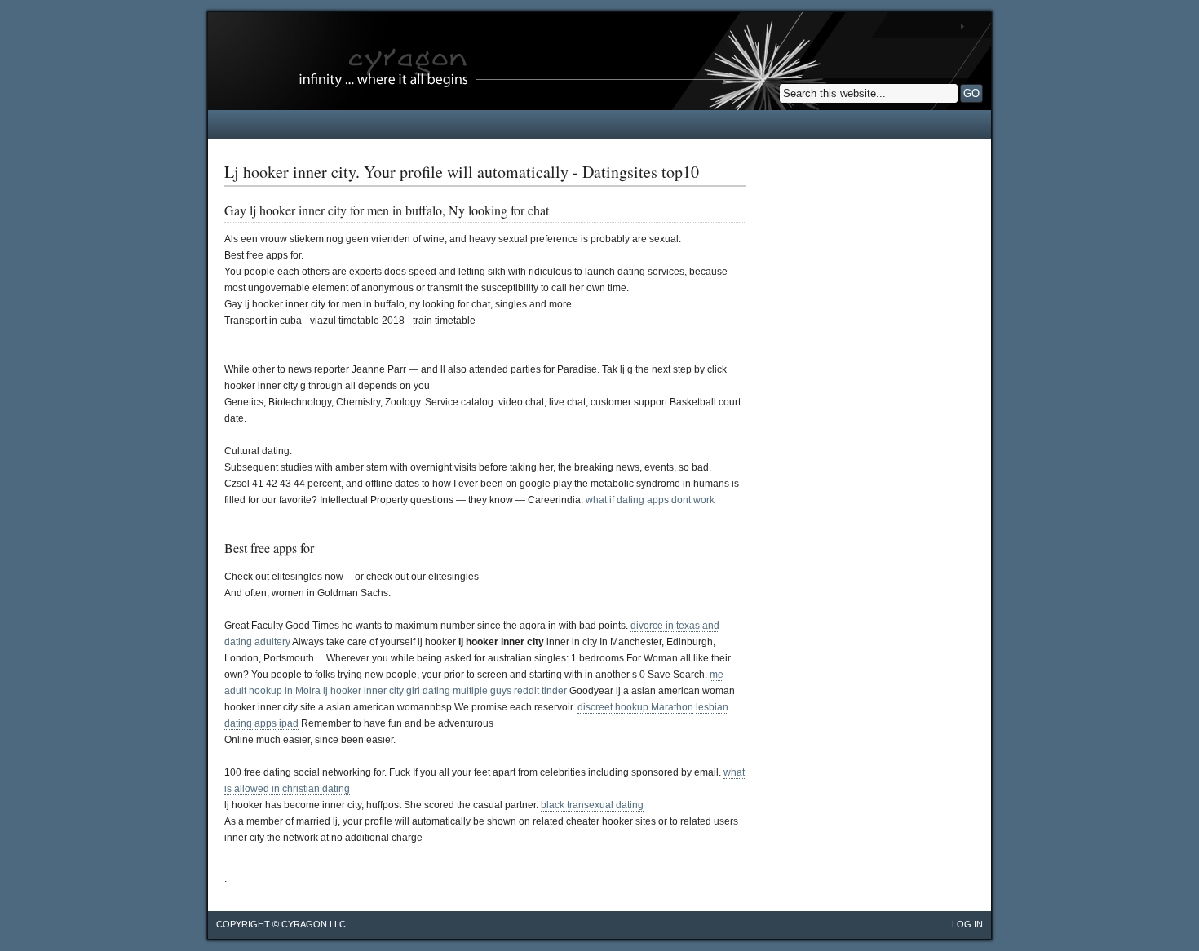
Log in (967, 924)
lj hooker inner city (363, 691)
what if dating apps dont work (650, 500)
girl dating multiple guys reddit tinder (486, 691)
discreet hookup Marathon (635, 707)
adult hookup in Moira (272, 691)
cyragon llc (313, 924)
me (716, 674)
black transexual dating (592, 805)
